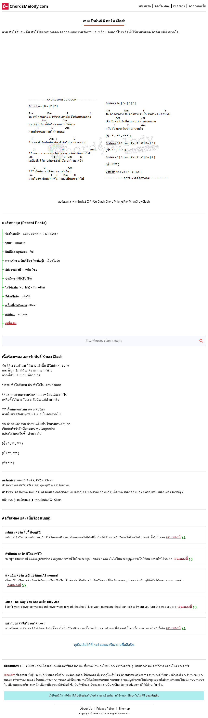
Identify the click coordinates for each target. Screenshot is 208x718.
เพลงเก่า (179, 6)
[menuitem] (147, 6)
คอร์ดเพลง (162, 6)
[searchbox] (104, 341)
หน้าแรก (145, 6)
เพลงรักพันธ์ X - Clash (48, 499)
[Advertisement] (75, 67)
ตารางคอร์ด (197, 6)
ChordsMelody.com (29, 6)
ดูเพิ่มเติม (10, 323)
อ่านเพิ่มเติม (152, 695)
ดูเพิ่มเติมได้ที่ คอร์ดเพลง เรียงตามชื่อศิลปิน (104, 645)
